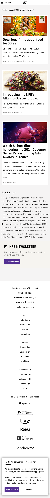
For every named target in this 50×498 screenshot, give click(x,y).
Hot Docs (35, 217)
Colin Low (32, 208)
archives (43, 201)
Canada (5, 208)
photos (32, 231)
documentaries (7, 211)
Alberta (4, 201)
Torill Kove (32, 237)
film (25, 214)
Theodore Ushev (17, 237)
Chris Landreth (22, 208)
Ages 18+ (26, 198)
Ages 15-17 (18, 198)
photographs (24, 231)
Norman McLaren (22, 227)
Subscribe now (12, 262)
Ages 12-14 (9, 198)
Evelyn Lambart (17, 214)
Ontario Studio (7, 231)
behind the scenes (41, 204)
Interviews (23, 221)
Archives (25, 361)
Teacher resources (35, 234)
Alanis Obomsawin (37, 198)
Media (25, 329)
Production (25, 347)
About (25, 315)
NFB (44, 224)
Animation (12, 201)
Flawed (9, 217)
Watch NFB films (25, 293)
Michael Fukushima (39, 221)
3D (2, 198)
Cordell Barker (42, 208)
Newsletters (25, 334)
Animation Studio (23, 201)
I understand (12, 490)
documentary (19, 211)
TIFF (26, 237)
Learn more (27, 490)
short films (11, 234)
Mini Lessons (6, 224)
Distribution (25, 352)
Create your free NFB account (25, 288)
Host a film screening (25, 307)
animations (35, 201)
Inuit (29, 221)
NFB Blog (8, 3)
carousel (12, 208)
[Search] (48, 3)
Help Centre (25, 320)
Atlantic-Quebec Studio (10, 204)
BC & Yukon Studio (26, 204)
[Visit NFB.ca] (29, 3)
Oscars (15, 231)
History (28, 217)
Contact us (25, 325)
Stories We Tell (22, 234)
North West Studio (36, 227)
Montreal (15, 224)
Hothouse (43, 217)
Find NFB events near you (25, 298)
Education (29, 211)
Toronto (40, 237)
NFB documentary (8, 227)
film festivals (33, 214)
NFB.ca (25, 342)
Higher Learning (19, 217)
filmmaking (43, 214)
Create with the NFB (25, 302)
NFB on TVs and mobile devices (25, 397)
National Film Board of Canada (31, 224)
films (3, 217)
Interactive (14, 221)
